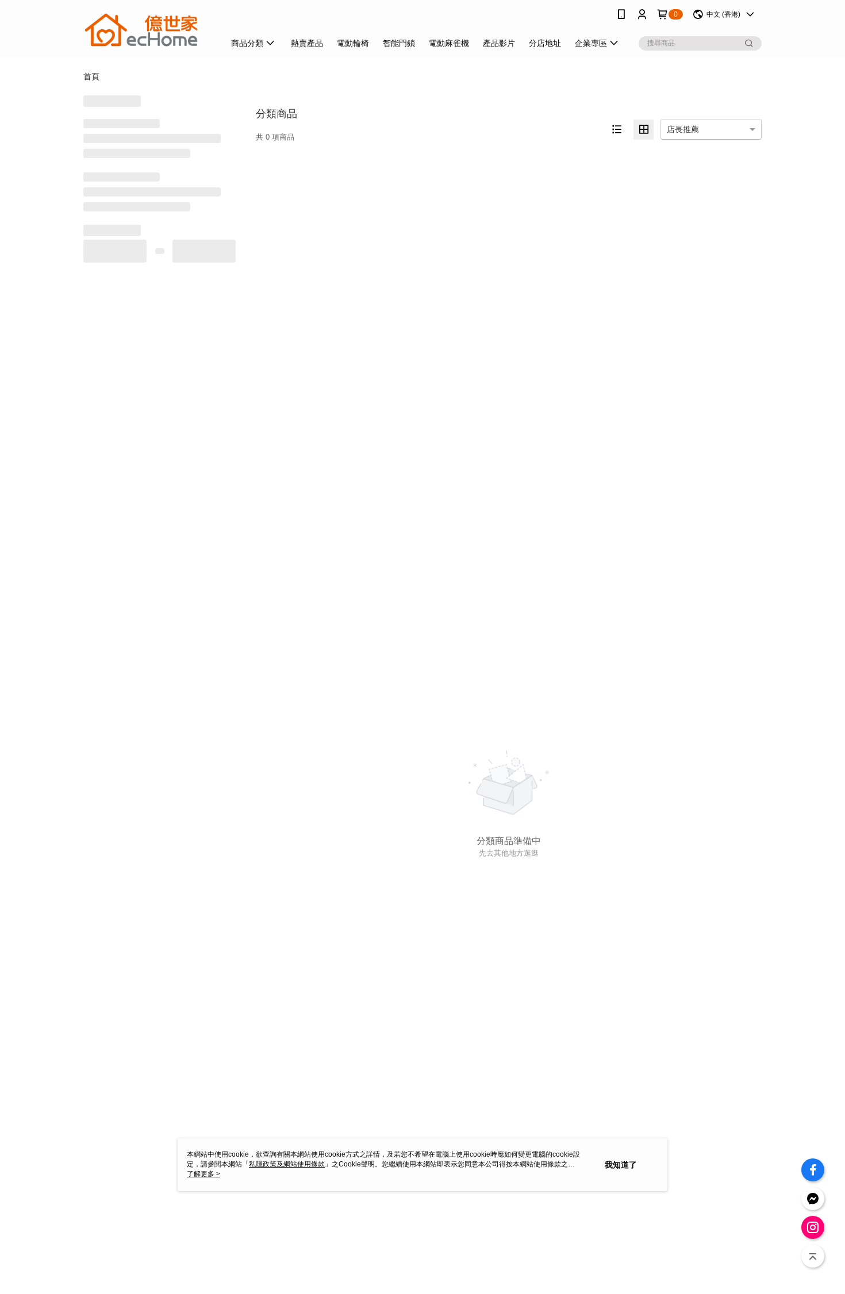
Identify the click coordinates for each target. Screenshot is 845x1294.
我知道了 (621, 1164)
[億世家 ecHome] (147, 30)
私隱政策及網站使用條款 (287, 1164)
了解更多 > (203, 1174)
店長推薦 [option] (683, 129)
